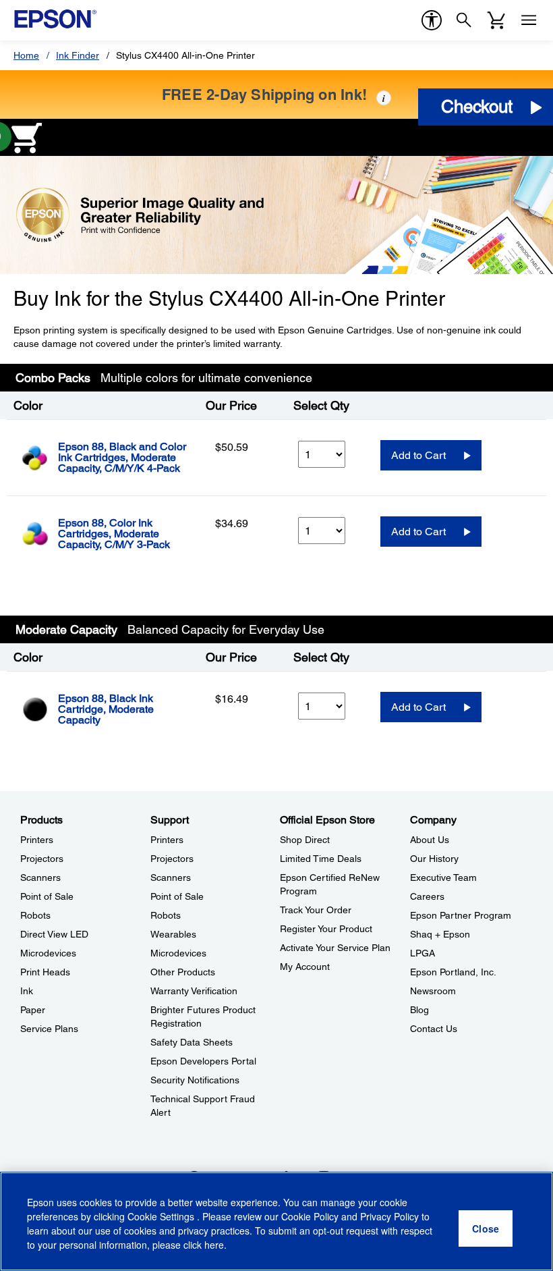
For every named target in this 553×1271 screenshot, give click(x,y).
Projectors (41, 858)
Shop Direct (305, 839)
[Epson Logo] (55, 19)
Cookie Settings (162, 1216)
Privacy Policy (389, 1216)
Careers (427, 896)
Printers (36, 839)
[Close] (486, 1228)
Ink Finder (77, 55)
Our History (434, 858)
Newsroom (433, 990)
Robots (35, 915)
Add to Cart (418, 455)
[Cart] (496, 20)
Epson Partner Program (460, 915)
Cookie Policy (310, 1216)
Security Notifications (194, 1080)
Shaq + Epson (440, 934)
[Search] (464, 20)
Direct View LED (54, 934)
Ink (26, 990)
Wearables (173, 934)
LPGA (422, 953)
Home (26, 55)
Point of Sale (47, 896)
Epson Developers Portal (203, 1061)
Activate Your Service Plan (335, 947)
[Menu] (529, 20)
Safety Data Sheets (191, 1042)
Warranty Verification (193, 990)
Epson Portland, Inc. (453, 972)
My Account (305, 966)
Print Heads (45, 972)
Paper (32, 1009)
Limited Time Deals (320, 858)
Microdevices (48, 953)
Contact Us (433, 1028)
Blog (419, 1009)
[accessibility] (431, 20)
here (214, 1244)
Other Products (182, 972)
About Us (429, 839)
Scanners (40, 877)
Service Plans (49, 1028)
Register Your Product (326, 928)
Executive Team (443, 877)
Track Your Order (315, 909)
